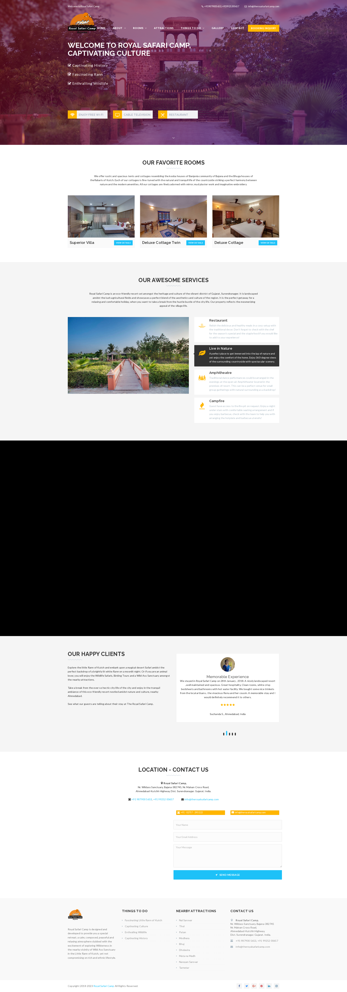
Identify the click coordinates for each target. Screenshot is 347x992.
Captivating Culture (136, 926)
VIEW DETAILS (123, 243)
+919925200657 (230, 6)
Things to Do (191, 28)
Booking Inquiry (263, 28)
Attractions (164, 28)
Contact (237, 28)
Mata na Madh (187, 955)
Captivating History (136, 938)
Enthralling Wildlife (136, 932)
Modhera (184, 938)
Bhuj (181, 943)
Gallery (218, 28)
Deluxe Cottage (228, 242)
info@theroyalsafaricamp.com (263, 6)
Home (101, 28)
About (118, 28)
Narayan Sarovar (188, 961)
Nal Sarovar (185, 920)
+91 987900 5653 (141, 799)
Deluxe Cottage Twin (161, 242)
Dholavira (184, 949)
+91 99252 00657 (163, 799)
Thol (182, 926)
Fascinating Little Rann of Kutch (143, 920)
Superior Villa (82, 242)
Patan (182, 932)
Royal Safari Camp (104, 985)
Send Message (229, 874)
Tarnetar (184, 967)
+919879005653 (212, 6)
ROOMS (138, 28)
